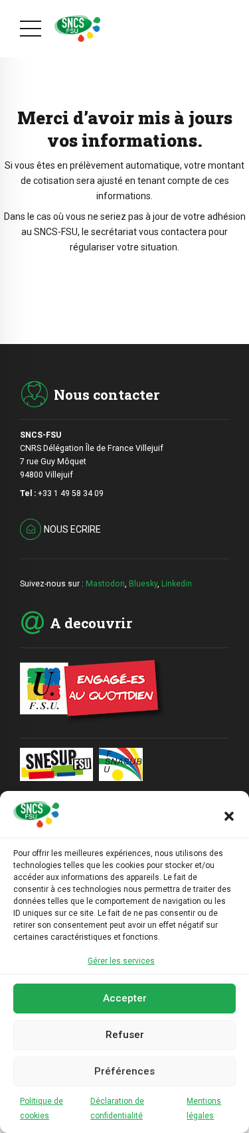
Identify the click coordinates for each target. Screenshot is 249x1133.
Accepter (125, 998)
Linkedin (176, 583)
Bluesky (143, 583)
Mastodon (105, 583)
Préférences (124, 1071)
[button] (229, 816)
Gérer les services (121, 961)
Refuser (125, 1035)
